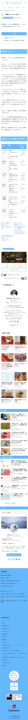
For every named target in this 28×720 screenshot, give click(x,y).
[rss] (16, 716)
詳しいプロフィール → (14, 554)
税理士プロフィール (7, 631)
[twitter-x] (13, 321)
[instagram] (15, 321)
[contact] (19, 559)
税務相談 (4, 660)
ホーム (3, 622)
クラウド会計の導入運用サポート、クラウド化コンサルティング (14, 654)
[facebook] (9, 559)
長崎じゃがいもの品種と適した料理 (14, 40)
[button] (7, 266)
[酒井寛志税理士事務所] (14, 3)
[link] (10, 321)
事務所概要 (5, 634)
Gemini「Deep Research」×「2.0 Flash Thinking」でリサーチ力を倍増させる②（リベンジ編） (19, 226)
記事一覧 (4, 636)
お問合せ (4, 665)
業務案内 (4, 639)
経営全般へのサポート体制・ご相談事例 (11, 650)
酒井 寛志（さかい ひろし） (14, 298)
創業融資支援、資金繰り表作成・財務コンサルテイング (14, 657)
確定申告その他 (6, 647)
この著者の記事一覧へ (14, 325)
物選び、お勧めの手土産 (7, 17)
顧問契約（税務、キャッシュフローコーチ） (12, 645)
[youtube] (18, 321)
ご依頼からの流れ (6, 662)
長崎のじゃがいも (10, 38)
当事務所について (6, 625)
